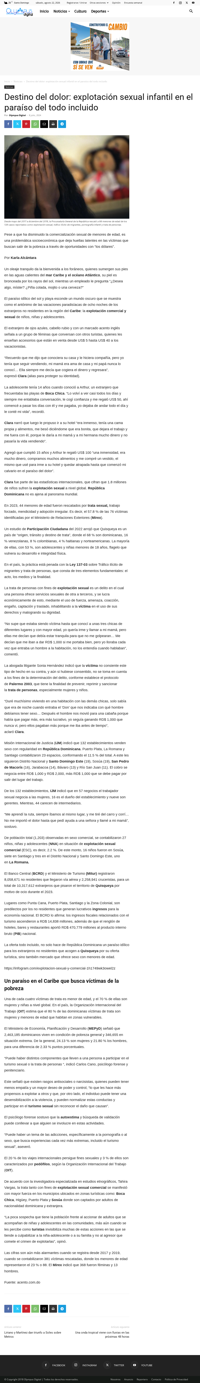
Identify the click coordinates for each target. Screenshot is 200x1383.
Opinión (116, 2)
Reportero (142, 1379)
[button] (191, 11)
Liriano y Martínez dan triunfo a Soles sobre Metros (32, 1334)
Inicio (44, 11)
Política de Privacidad (176, 1379)
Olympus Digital (17, 115)
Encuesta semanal (133, 2)
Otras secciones (98, 2)
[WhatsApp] (35, 124)
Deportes (98, 11)
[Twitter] (187, 2)
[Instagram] (180, 2)
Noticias (60, 11)
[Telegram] (62, 124)
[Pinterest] (26, 124)
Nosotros (116, 1379)
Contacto (156, 1379)
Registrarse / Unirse (77, 2)
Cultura (80, 11)
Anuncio (128, 1379)
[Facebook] (174, 2)
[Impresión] (53, 124)
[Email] (44, 124)
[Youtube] (193, 2)
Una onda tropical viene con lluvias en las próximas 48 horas (102, 1334)
